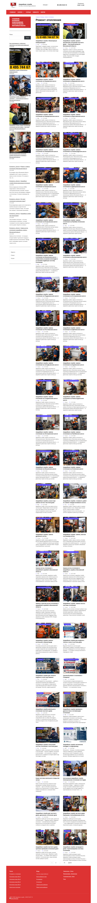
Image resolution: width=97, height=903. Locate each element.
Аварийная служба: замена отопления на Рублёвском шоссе (73, 433)
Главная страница (40, 17)
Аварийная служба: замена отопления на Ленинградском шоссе (74, 150)
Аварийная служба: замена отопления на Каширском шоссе (46, 80)
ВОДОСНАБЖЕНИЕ (17, 22)
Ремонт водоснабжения (41, 887)
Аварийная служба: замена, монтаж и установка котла (74, 535)
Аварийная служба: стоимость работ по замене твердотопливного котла (75, 501)
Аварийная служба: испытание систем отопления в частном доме (47, 745)
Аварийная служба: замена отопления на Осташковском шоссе (74, 295)
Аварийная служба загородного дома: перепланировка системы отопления (73, 848)
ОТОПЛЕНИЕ (15, 18)
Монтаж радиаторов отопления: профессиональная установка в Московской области (17, 155)
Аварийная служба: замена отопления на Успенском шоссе (73, 468)
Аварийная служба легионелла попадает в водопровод (73, 745)
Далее (70, 862)
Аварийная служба (25, 4)
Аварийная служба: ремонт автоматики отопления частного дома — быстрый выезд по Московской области (73, 43)
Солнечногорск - (67, 876)
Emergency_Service (14, 166)
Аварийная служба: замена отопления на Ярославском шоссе (74, 115)
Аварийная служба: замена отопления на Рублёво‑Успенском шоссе (74, 221)
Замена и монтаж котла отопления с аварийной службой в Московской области (47, 605)
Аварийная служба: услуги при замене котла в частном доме (45, 501)
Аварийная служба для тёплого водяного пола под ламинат (46, 676)
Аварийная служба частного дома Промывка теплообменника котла (74, 814)
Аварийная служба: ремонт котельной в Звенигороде (44, 641)
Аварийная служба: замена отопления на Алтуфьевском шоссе (47, 364)
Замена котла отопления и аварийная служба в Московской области (73, 569)
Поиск (11, 34)
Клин (73, 876)
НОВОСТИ (36, 12)
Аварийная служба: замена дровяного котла (44, 535)
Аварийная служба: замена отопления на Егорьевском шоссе (46, 221)
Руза (64, 879)
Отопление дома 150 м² (15, 879)
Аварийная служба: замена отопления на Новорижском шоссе (47, 150)
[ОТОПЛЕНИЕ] (75, 637)
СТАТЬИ (28, 12)
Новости (13, 252)
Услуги (12, 258)
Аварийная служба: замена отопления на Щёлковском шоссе (73, 328)
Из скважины (39, 879)
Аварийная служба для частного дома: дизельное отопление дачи (46, 814)
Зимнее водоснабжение (42, 884)
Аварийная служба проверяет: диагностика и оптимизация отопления (73, 710)
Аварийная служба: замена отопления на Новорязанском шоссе (47, 115)
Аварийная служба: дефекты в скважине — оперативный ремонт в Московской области (18, 98)
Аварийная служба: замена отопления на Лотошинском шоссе (47, 433)
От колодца (39, 882)
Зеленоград (74, 873)
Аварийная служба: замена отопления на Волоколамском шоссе (75, 256)
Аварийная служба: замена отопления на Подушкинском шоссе (47, 295)
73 (64, 862)
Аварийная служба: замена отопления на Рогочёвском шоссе (46, 328)
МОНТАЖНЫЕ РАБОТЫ (18, 25)
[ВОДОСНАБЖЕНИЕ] (75, 741)
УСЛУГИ (20, 12)
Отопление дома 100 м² (15, 876)
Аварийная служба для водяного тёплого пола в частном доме (73, 641)
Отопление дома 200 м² (15, 882)
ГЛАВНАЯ (12, 12)
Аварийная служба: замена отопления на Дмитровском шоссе (74, 185)
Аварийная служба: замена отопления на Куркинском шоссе (73, 364)
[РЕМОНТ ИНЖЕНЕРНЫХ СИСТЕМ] (48, 38)
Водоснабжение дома (41, 876)
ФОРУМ (43, 12)
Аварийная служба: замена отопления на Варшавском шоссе (73, 80)
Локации (45, 4)
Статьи (12, 255)
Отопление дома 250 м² (15, 884)
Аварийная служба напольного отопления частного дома (46, 710)
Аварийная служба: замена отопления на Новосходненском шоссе (73, 398)
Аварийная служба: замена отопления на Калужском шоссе (46, 185)
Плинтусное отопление (14, 887)
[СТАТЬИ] (75, 498)
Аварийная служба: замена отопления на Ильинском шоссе (46, 468)
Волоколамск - (67, 873)
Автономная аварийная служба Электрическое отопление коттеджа (74, 779)
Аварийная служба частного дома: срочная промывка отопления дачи (47, 847)
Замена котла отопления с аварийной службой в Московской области (47, 569)
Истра (71, 871)
